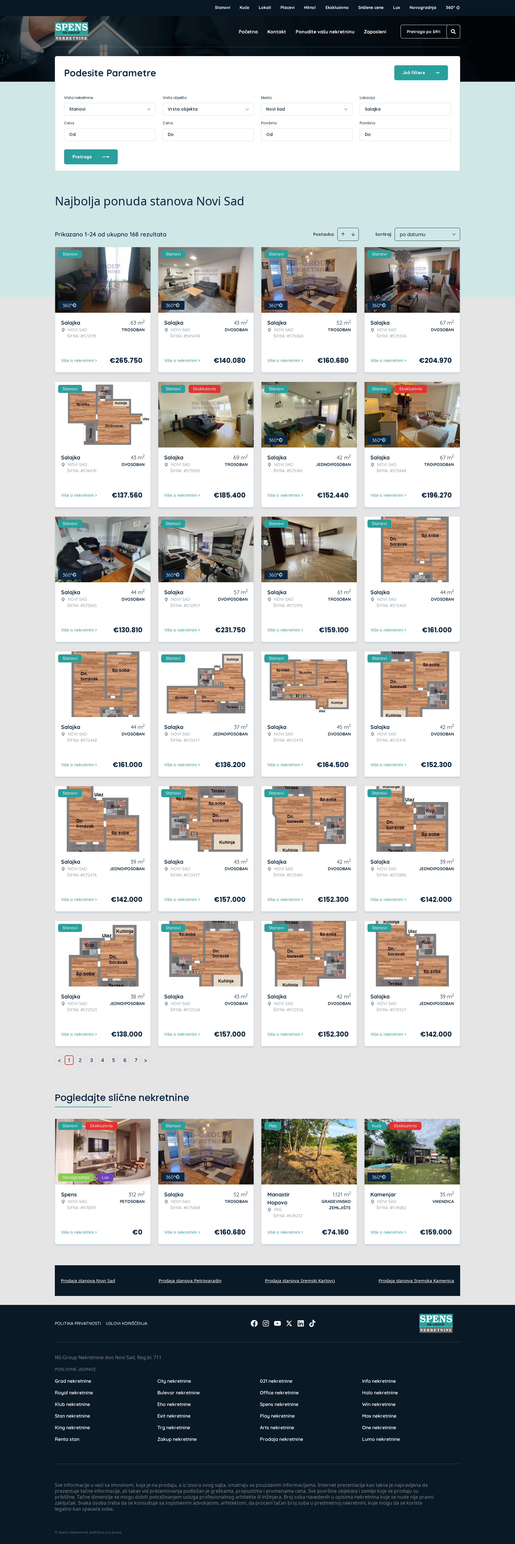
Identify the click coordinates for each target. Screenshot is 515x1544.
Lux (396, 7)
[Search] (453, 31)
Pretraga (82, 156)
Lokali (265, 7)
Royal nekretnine (74, 1393)
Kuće (244, 7)
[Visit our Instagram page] (265, 1323)
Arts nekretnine (277, 1427)
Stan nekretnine (72, 1416)
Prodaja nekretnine (281, 1439)
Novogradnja (422, 7)
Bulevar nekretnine (178, 1393)
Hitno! (310, 7)
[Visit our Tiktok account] (312, 1323)
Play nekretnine (277, 1416)
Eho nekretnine (174, 1404)
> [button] (146, 1060)
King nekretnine (72, 1427)
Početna (248, 32)
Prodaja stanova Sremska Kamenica (416, 1280)
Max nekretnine (379, 1416)
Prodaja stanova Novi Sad (88, 1280)
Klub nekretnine (72, 1404)
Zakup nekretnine (177, 1439)
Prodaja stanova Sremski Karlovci (300, 1280)
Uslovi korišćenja (126, 1323)
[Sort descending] (353, 234)
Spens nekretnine (279, 1404)
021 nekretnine (276, 1381)
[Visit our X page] (289, 1323)
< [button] (59, 1060)
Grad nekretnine (73, 1381)
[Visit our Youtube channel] (277, 1323)
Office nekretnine (279, 1393)
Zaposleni (375, 32)
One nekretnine (379, 1427)
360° (450, 7)
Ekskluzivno (337, 7)
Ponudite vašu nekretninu (325, 32)
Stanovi (222, 7)
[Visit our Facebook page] (254, 1323)
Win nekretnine (378, 1404)
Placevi (287, 7)
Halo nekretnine (380, 1393)
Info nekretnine (379, 1381)
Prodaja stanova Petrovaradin (190, 1280)
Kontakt (276, 32)
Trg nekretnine (173, 1427)
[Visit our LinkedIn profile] (300, 1323)
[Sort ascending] (343, 234)
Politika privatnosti (78, 1323)
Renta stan (67, 1439)
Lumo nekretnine (381, 1439)
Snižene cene (371, 7)
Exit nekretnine (173, 1416)
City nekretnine (174, 1381)
